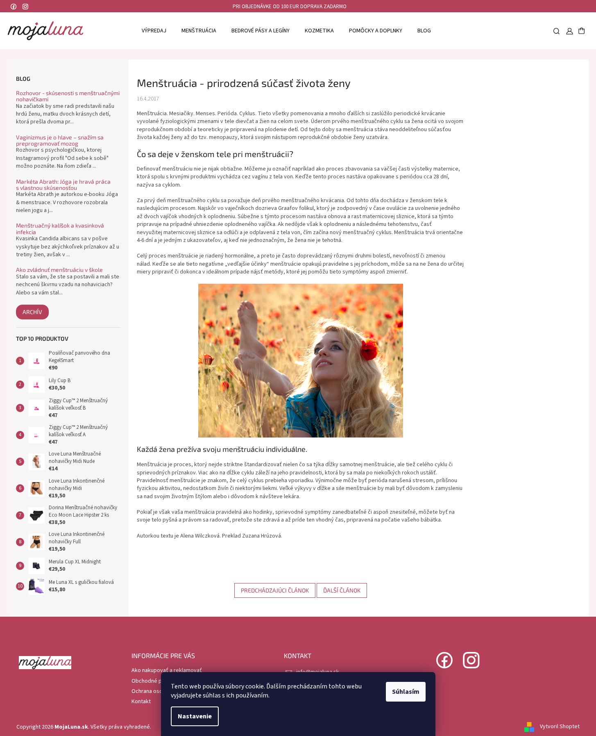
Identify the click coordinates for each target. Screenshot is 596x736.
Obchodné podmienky (158, 681)
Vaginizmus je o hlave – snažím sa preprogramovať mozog (60, 140)
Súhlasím (405, 691)
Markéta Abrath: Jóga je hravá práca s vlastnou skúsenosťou (63, 184)
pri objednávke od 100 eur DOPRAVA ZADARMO (290, 6)
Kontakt (141, 701)
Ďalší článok (341, 590)
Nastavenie (195, 716)
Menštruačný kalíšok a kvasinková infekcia (60, 228)
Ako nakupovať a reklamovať (166, 670)
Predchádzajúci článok (275, 590)
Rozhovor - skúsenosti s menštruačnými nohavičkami (68, 96)
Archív (32, 311)
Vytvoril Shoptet (560, 727)
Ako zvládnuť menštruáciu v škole (59, 270)
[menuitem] (154, 31)
